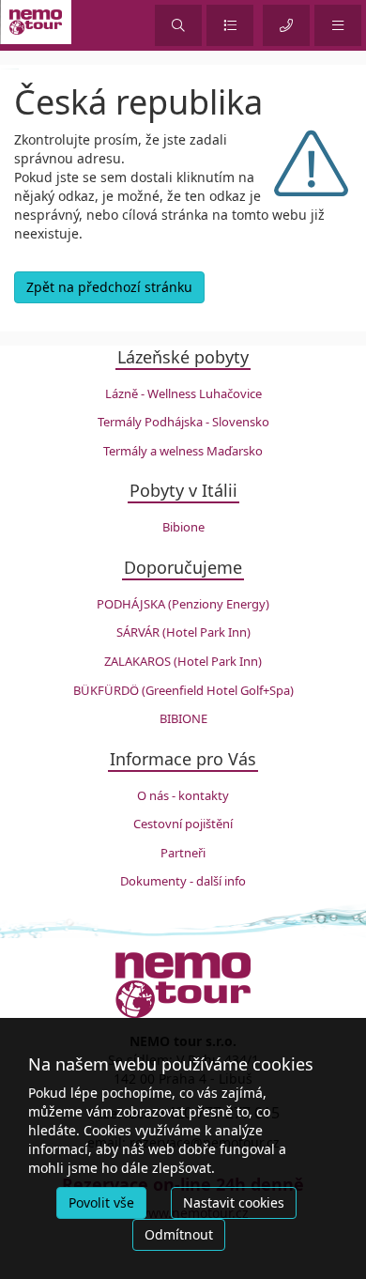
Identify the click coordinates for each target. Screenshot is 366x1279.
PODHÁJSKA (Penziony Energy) (183, 603)
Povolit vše (101, 1202)
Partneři (183, 852)
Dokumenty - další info (183, 880)
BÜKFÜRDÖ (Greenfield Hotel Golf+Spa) (183, 690)
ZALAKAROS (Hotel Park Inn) (183, 661)
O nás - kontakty (183, 795)
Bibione (183, 526)
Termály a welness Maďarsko (183, 450)
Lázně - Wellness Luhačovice (183, 393)
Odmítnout (179, 1234)
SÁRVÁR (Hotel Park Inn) (183, 632)
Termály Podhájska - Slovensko (183, 421)
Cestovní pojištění (183, 823)
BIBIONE (183, 718)
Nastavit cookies (233, 1202)
